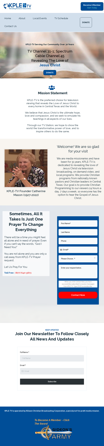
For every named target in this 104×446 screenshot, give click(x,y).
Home (7, 18)
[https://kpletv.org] (17, 6)
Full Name (24, 352)
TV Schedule (61, 18)
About (22, 18)
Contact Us (10, 26)
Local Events (40, 18)
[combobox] (78, 258)
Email (23, 365)
